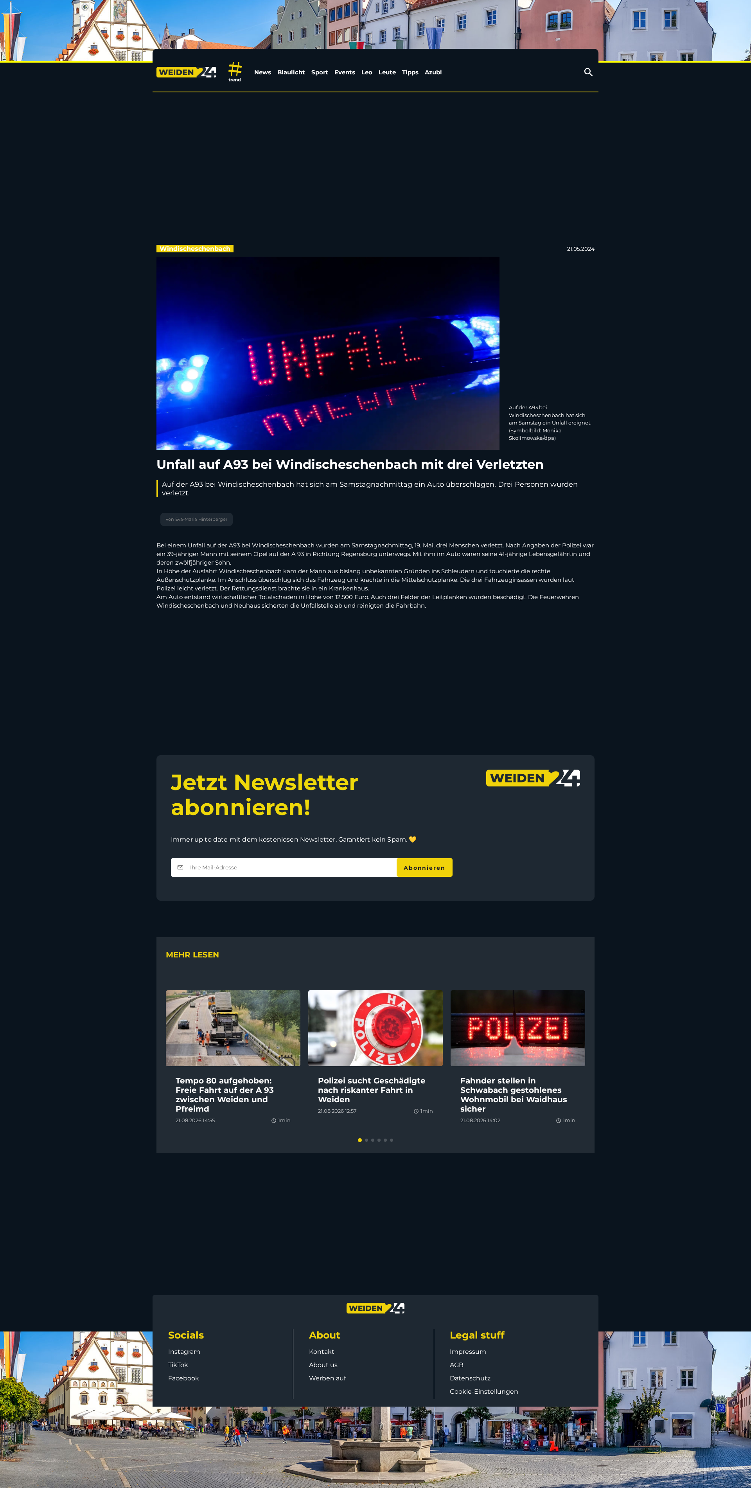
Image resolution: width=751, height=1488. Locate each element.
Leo (366, 72)
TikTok (178, 1365)
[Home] (187, 72)
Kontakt (321, 1351)
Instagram (184, 1351)
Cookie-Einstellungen (484, 1391)
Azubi (433, 72)
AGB (457, 1365)
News (262, 72)
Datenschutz (470, 1378)
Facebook (183, 1378)
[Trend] (235, 72)
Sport (319, 72)
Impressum (468, 1351)
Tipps (410, 72)
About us (323, 1365)
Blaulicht (291, 72)
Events (344, 72)
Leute (387, 72)
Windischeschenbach (195, 248)
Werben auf (327, 1378)
